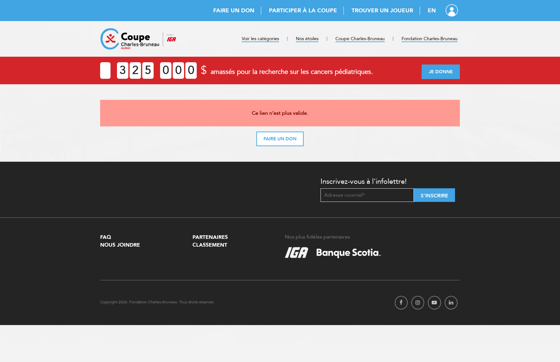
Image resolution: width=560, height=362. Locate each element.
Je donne (441, 72)
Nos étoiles (307, 39)
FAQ (105, 237)
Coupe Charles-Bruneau (360, 39)
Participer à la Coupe (303, 10)
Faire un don (233, 10)
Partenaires (210, 237)
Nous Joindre (120, 245)
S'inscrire (434, 195)
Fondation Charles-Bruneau (430, 39)
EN (432, 10)
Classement (209, 245)
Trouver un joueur (382, 10)
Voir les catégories (260, 39)
